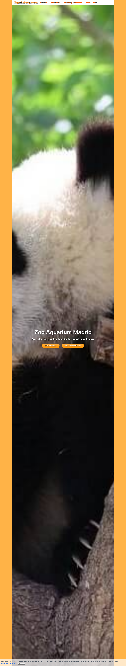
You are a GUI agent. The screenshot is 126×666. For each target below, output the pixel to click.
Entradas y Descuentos (73, 3)
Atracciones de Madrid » (73, 346)
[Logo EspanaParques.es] (26, 2)
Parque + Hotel (91, 3)
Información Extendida (8, 663)
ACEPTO (21, 663)
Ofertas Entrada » (51, 346)
